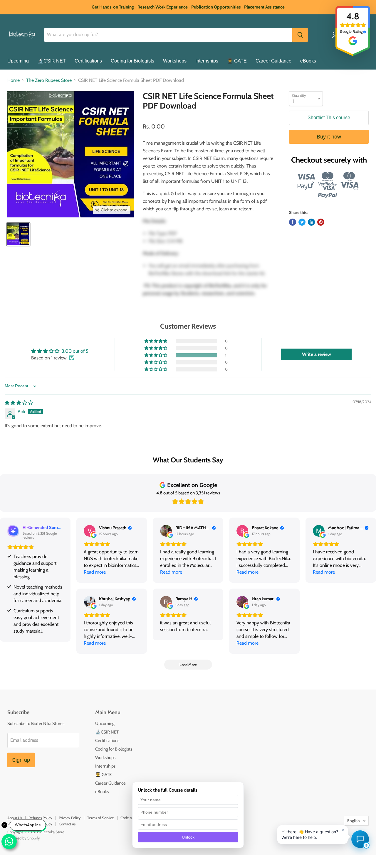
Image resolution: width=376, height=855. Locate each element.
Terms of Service (100, 817)
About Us (14, 817)
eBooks (308, 60)
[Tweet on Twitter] (302, 222)
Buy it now (329, 137)
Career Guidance (273, 60)
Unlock (188, 837)
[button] (156, 355)
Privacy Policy (70, 817)
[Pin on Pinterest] (320, 222)
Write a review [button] (316, 354)
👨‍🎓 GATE (237, 60)
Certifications (88, 60)
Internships (206, 60)
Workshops (175, 60)
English (353, 820)
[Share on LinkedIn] (311, 222)
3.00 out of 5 (75, 351)
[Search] (300, 35)
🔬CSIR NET (52, 60)
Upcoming (18, 60)
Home (13, 80)
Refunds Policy (40, 817)
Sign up (21, 760)
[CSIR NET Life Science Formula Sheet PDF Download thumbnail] (18, 234)
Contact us (67, 824)
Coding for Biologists (132, 60)
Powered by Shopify (23, 838)
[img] (19, 402)
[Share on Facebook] (292, 222)
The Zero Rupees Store (49, 80)
